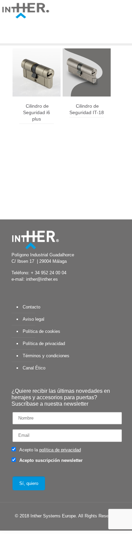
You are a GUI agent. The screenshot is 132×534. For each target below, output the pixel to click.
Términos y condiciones (46, 355)
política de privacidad (60, 449)
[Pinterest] (78, 525)
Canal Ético (34, 367)
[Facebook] (42, 525)
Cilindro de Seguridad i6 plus (36, 112)
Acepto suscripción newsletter (50, 460)
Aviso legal (33, 319)
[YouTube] (60, 525)
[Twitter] (51, 525)
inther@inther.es (42, 279)
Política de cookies (41, 331)
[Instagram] (87, 525)
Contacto (31, 306)
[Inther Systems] (25, 10)
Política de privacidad (44, 343)
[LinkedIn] (69, 525)
